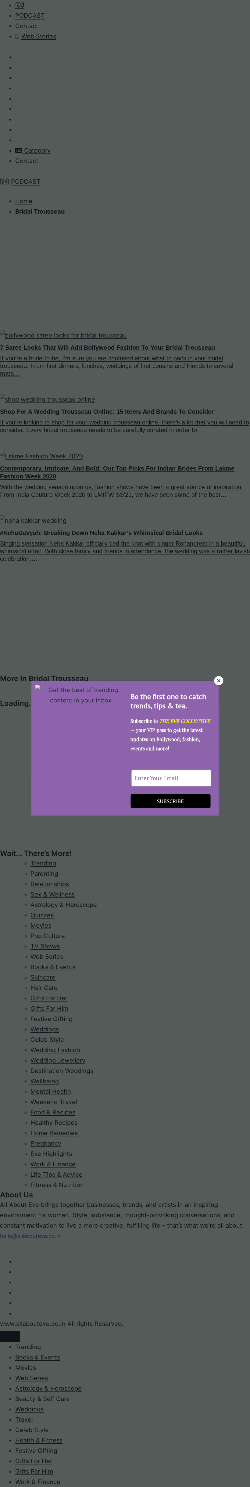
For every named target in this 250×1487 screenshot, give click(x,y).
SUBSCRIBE (170, 801)
